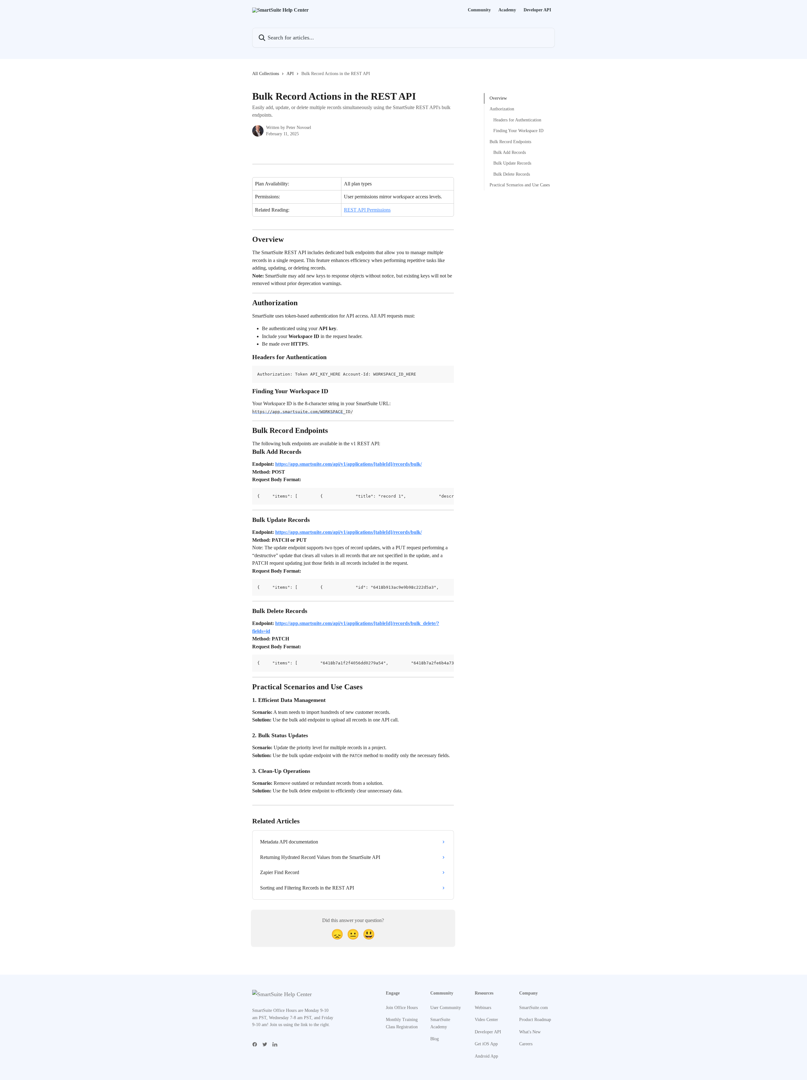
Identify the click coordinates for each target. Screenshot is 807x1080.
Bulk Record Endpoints (510, 141)
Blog (434, 1038)
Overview (498, 98)
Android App (486, 1056)
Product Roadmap (535, 1019)
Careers (525, 1044)
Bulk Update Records (512, 163)
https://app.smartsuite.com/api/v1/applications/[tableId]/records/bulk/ (348, 464)
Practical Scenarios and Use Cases (520, 185)
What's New (530, 1032)
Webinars (483, 1007)
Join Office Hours (402, 1007)
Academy (507, 10)
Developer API (537, 10)
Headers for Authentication (517, 120)
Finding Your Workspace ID (518, 130)
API (290, 73)
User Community (445, 1007)
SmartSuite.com (533, 1007)
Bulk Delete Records (511, 174)
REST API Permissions (367, 210)
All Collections (265, 73)
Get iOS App (486, 1044)
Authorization (502, 109)
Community (479, 10)
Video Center (486, 1019)
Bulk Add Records (509, 152)
